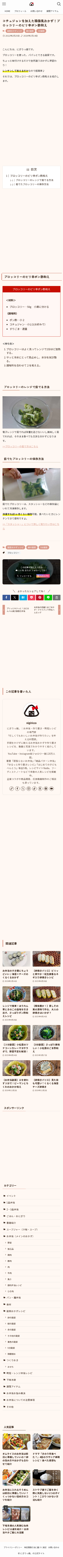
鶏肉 (10, 1254)
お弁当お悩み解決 (16, 1393)
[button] (6, 597)
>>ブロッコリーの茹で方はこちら (20, 446)
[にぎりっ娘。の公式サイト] (31, 4)
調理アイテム (13, 1386)
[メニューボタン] (4, 4)
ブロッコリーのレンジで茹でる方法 (34, 180)
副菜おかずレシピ (14, 30)
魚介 (10, 1279)
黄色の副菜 (13, 1341)
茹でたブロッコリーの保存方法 (32, 184)
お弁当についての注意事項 (21, 1400)
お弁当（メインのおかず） (21, 1236)
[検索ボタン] (59, 4)
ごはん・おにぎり (16, 1216)
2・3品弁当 (13, 1209)
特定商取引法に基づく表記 (35, 1547)
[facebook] (17, 788)
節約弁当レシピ (15, 1285)
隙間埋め (12, 1353)
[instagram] (29, 788)
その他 (10, 1406)
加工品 (11, 1248)
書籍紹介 (11, 1222)
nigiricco (31, 722)
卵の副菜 (12, 1317)
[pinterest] (46, 788)
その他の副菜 (14, 1335)
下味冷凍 (11, 1379)
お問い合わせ (53, 1547)
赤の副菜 (12, 1329)
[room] (40, 788)
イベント (11, 1195)
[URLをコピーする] (56, 597)
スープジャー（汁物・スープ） (23, 1229)
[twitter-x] (23, 788)
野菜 (10, 1242)
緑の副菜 (30, 30)
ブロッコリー (13, 552)
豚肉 (10, 1260)
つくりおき (12, 1360)
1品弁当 (11, 1202)
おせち (11, 1366)
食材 (9, 1304)
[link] (11, 788)
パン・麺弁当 (14, 1297)
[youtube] (51, 788)
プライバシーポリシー (13, 1547)
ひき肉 (11, 1291)
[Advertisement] (31, 124)
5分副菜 (41, 30)
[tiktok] (34, 788)
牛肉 (10, 1273)
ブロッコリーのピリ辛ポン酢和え (29, 175)
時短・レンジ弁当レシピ (19, 1373)
